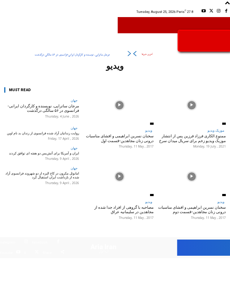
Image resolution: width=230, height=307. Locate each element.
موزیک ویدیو (216, 130)
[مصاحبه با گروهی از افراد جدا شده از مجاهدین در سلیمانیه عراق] (119, 176)
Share (47, 253)
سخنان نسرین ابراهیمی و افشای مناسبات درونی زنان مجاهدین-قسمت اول (120, 138)
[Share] (62, 253)
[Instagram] (219, 12)
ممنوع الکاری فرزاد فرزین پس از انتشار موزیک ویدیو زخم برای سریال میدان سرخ (192, 138)
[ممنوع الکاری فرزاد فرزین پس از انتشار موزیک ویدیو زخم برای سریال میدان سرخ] (191, 105)
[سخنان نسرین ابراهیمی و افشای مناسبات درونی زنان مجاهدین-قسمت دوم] (191, 176)
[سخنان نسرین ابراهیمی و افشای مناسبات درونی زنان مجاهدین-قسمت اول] (119, 105)
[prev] (134, 54)
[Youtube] (203, 12)
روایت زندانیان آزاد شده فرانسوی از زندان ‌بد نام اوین (43, 133)
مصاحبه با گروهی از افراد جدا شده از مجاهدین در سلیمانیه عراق (124, 209)
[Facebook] (226, 12)
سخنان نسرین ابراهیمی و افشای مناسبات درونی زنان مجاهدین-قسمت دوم (192, 209)
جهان (74, 100)
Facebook (40, 242)
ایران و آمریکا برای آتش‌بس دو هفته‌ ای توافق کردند (44, 153)
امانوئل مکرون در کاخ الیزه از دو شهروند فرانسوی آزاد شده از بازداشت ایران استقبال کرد (42, 175)
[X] (211, 12)
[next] (129, 54)
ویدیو (148, 130)
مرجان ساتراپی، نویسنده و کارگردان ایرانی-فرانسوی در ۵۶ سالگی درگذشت (72, 54)
